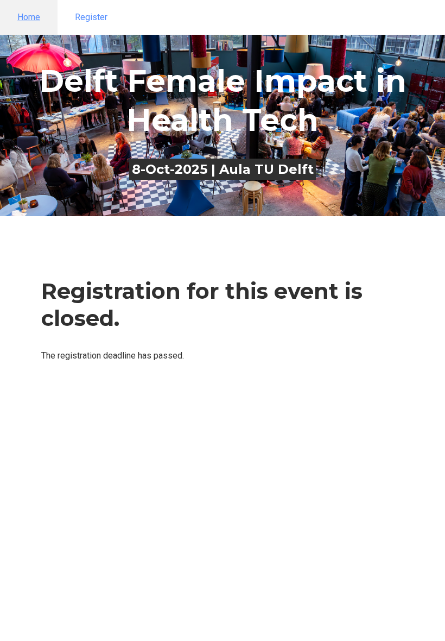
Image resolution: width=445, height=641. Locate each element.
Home (28, 17)
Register (91, 17)
